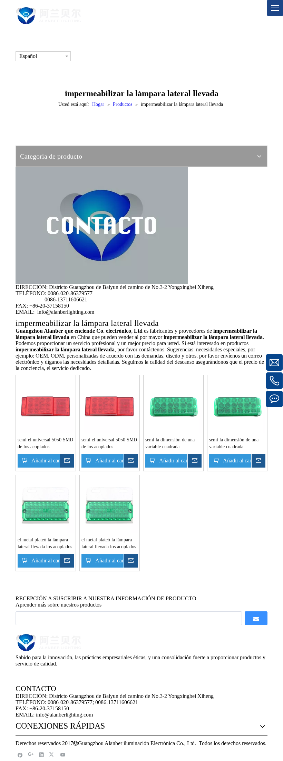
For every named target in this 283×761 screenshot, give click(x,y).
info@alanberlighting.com (65, 312)
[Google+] (31, 754)
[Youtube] (63, 754)
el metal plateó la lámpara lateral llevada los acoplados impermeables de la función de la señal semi (45, 543)
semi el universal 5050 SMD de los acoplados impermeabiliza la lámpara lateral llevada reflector (45, 443)
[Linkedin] (41, 754)
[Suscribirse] (256, 618)
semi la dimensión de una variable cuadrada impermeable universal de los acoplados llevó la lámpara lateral (170, 443)
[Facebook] (20, 754)
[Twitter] (52, 754)
